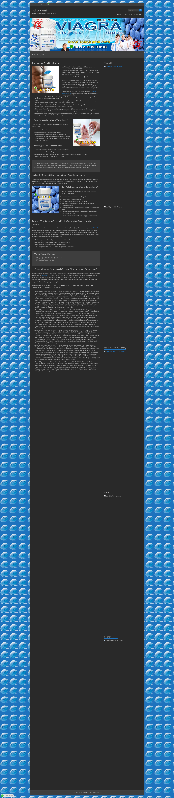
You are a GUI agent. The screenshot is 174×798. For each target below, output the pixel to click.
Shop (125, 14)
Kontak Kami (138, 14)
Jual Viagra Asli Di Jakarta (45, 63)
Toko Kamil (40, 10)
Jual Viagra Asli (46, 275)
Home (119, 14)
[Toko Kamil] (87, 19)
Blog (130, 14)
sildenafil (95, 228)
